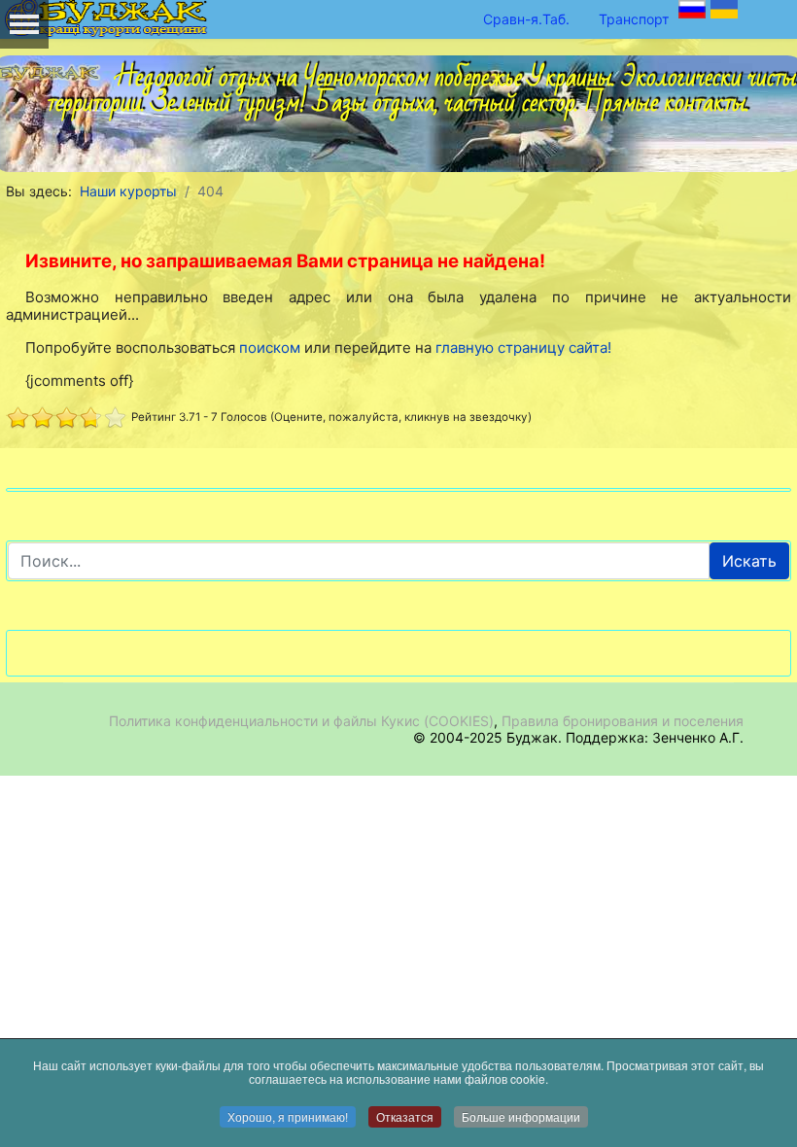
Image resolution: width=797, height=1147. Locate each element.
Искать (749, 561)
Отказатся (404, 1116)
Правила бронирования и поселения (623, 721)
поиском (269, 347)
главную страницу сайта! (523, 347)
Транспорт (634, 19)
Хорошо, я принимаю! (287, 1116)
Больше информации (521, 1116)
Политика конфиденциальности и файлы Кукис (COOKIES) (301, 721)
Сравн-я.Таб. (526, 19)
